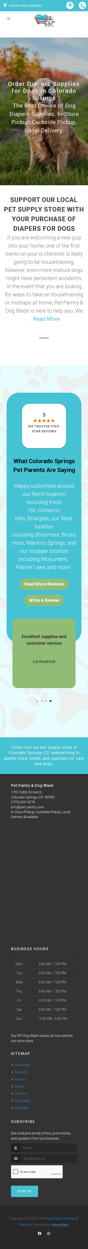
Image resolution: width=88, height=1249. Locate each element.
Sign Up (24, 1191)
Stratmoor (47, 535)
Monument (54, 559)
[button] (37, 701)
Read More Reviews (44, 584)
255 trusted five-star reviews (44, 428)
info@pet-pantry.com (27, 807)
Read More (46, 319)
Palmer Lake (30, 567)
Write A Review (44, 600)
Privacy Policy (51, 1218)
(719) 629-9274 (23, 802)
